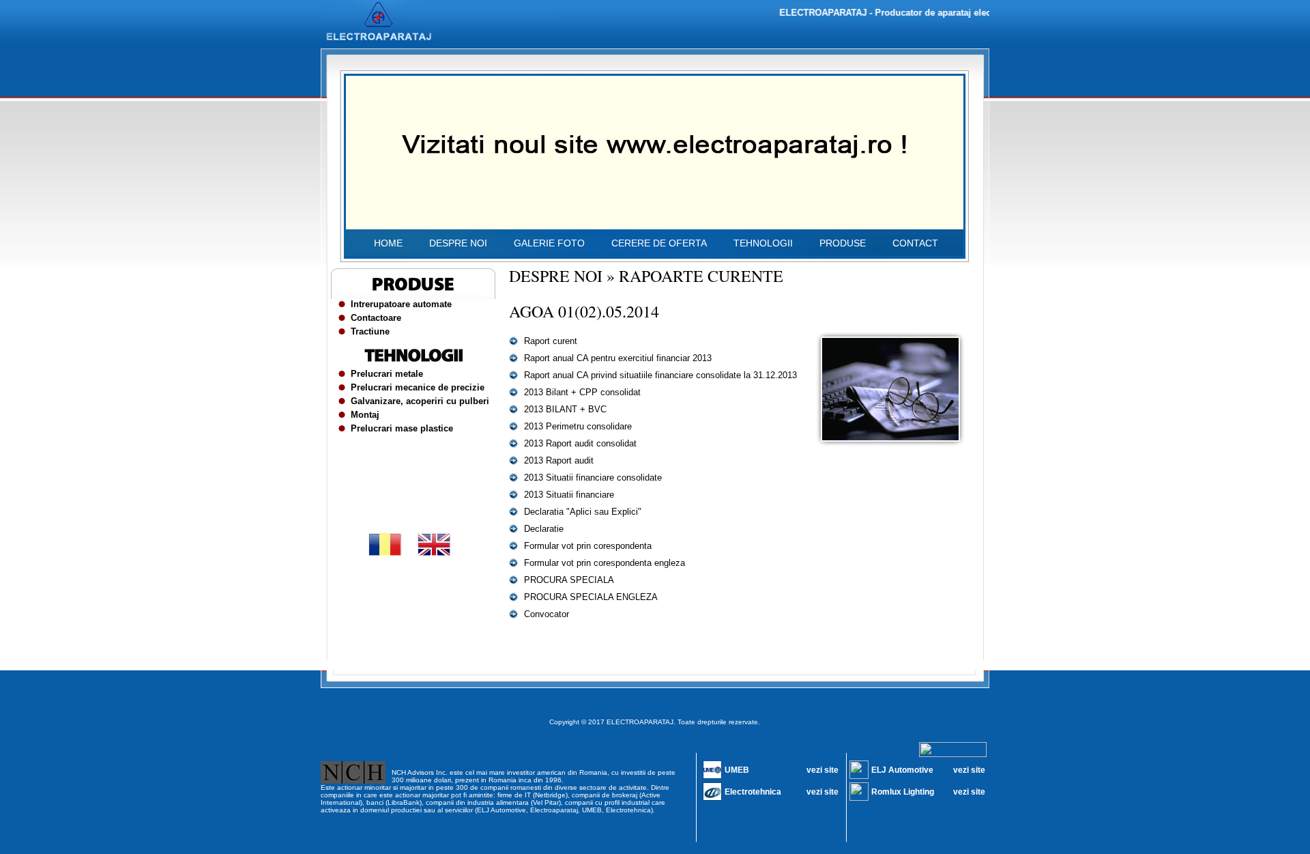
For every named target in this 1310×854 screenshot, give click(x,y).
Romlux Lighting (902, 792)
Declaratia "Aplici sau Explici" (582, 512)
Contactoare (376, 318)
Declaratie (544, 529)
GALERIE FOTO (549, 243)
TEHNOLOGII (763, 243)
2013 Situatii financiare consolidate (593, 477)
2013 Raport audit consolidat (580, 443)
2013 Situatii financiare (569, 494)
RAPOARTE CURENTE (701, 276)
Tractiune (370, 331)
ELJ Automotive (902, 770)
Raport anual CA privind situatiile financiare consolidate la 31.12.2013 (660, 375)
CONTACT (915, 243)
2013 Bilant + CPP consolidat (582, 392)
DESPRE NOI (458, 243)
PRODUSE (842, 243)
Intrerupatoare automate (401, 304)
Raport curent (550, 341)
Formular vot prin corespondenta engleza (604, 563)
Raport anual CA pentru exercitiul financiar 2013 (618, 358)
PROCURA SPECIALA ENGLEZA (591, 597)
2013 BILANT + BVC (565, 409)
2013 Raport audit (559, 460)
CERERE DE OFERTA (659, 243)
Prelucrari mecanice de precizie (417, 387)
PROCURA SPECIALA (569, 580)
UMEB (737, 770)
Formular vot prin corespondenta (588, 546)
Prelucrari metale (387, 374)
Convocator (546, 614)
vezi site (822, 770)
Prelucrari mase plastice (402, 428)
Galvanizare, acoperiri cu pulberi (420, 401)
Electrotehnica (753, 792)
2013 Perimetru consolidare (578, 426)
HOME (388, 243)
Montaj (365, 415)
